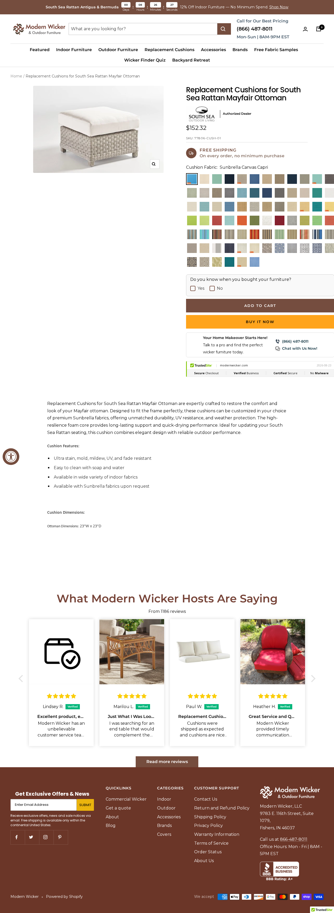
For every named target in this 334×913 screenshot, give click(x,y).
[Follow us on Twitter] (32, 837)
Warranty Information (216, 834)
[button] (22, 678)
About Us (204, 860)
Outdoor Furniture (118, 49)
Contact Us (205, 799)
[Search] (224, 29)
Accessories (213, 49)
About (112, 816)
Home (16, 76)
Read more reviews (167, 761)
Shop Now (278, 7)
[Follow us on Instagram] (46, 837)
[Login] (306, 29)
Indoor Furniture (74, 49)
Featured (40, 49)
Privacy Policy (208, 825)
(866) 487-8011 (254, 29)
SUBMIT (85, 804)
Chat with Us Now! (299, 348)
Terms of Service (211, 843)
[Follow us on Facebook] (17, 837)
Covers (164, 834)
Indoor (164, 799)
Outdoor (166, 808)
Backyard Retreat (191, 60)
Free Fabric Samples (276, 49)
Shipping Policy (210, 816)
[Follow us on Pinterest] (60, 837)
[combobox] (143, 29)
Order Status (208, 851)
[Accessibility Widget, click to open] (11, 456)
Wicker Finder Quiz (145, 60)
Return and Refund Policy (221, 808)
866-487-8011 (293, 839)
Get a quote (118, 808)
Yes (201, 288)
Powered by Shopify (64, 896)
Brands (240, 49)
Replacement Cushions (169, 49)
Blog (111, 825)
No (220, 288)
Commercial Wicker (126, 799)
